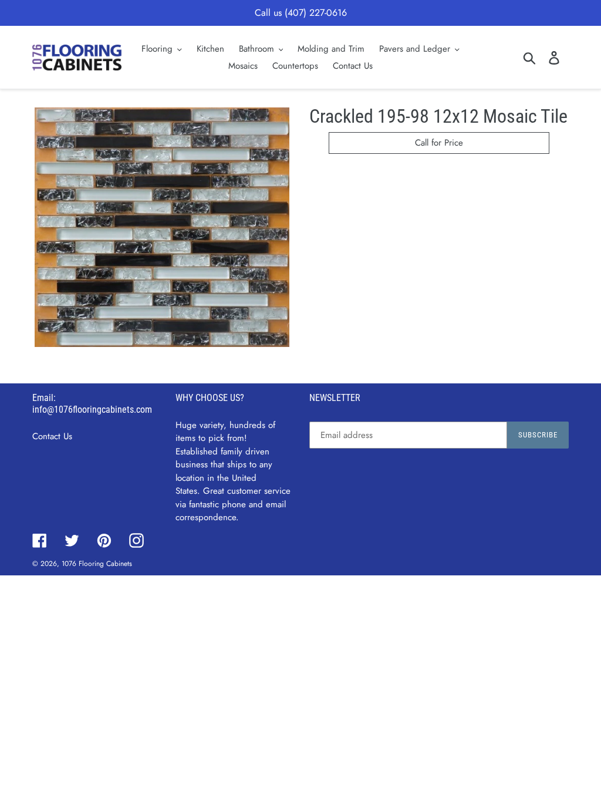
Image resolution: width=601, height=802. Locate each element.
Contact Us (52, 436)
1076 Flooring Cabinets (97, 563)
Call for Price (439, 142)
